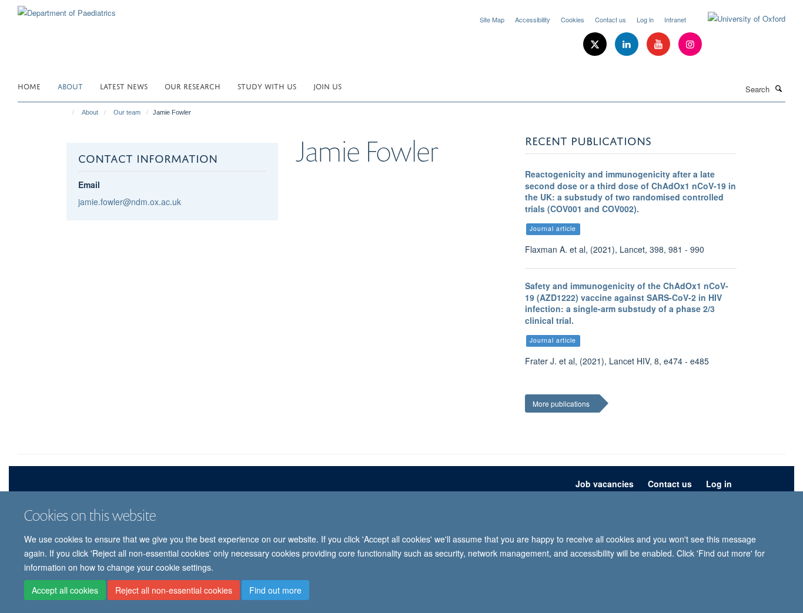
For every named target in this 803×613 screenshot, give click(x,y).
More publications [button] (561, 403)
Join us (327, 85)
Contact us (610, 19)
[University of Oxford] (737, 19)
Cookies (572, 19)
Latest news (124, 85)
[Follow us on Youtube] (659, 44)
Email (89, 184)
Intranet (675, 19)
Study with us (266, 85)
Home (29, 85)
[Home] (67, 112)
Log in (645, 19)
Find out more (275, 590)
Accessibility (532, 19)
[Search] (778, 88)
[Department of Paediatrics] (67, 8)
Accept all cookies (65, 590)
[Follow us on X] (596, 44)
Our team (126, 112)
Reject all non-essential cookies (173, 590)
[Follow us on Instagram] (690, 44)
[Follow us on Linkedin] (628, 44)
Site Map (492, 19)
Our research (192, 85)
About (70, 85)
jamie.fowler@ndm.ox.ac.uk (129, 201)
